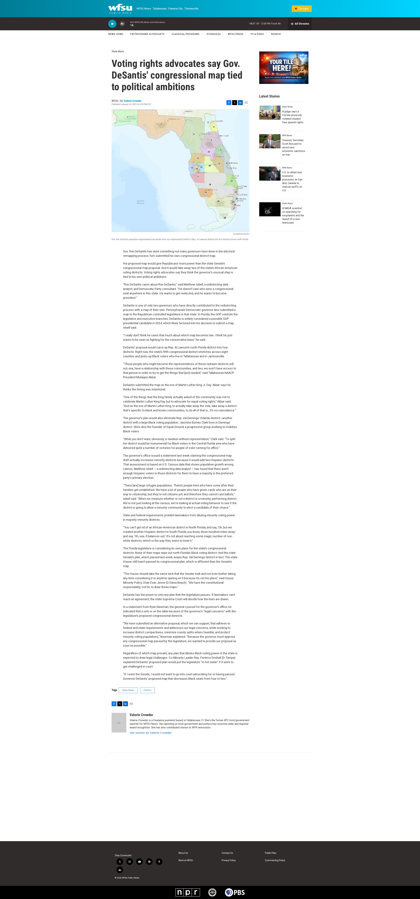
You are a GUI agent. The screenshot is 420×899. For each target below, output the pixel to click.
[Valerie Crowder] (119, 722)
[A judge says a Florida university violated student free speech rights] (270, 113)
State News (118, 51)
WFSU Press (235, 34)
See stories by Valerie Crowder (151, 733)
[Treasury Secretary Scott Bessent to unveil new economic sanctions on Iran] (270, 141)
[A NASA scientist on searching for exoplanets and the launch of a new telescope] (270, 209)
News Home (115, 34)
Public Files (270, 853)
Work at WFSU (185, 860)
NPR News (287, 135)
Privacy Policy (229, 860)
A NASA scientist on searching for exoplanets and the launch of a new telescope (293, 215)
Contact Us (227, 853)
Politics (147, 690)
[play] (112, 24)
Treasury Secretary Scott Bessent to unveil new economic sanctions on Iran (293, 147)
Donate (303, 8)
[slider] (127, 23)
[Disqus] (210, 797)
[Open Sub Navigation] (125, 34)
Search (276, 34)
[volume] (122, 24)
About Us (183, 853)
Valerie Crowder (133, 100)
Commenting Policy (275, 860)
